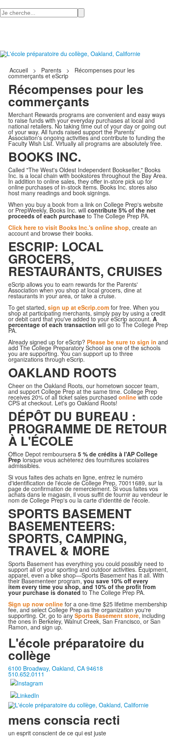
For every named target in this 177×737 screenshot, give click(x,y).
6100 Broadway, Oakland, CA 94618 (55, 668)
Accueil (19, 70)
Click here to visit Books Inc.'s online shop (68, 227)
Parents (51, 70)
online (127, 397)
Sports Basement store (107, 615)
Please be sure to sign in (121, 342)
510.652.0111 (26, 674)
